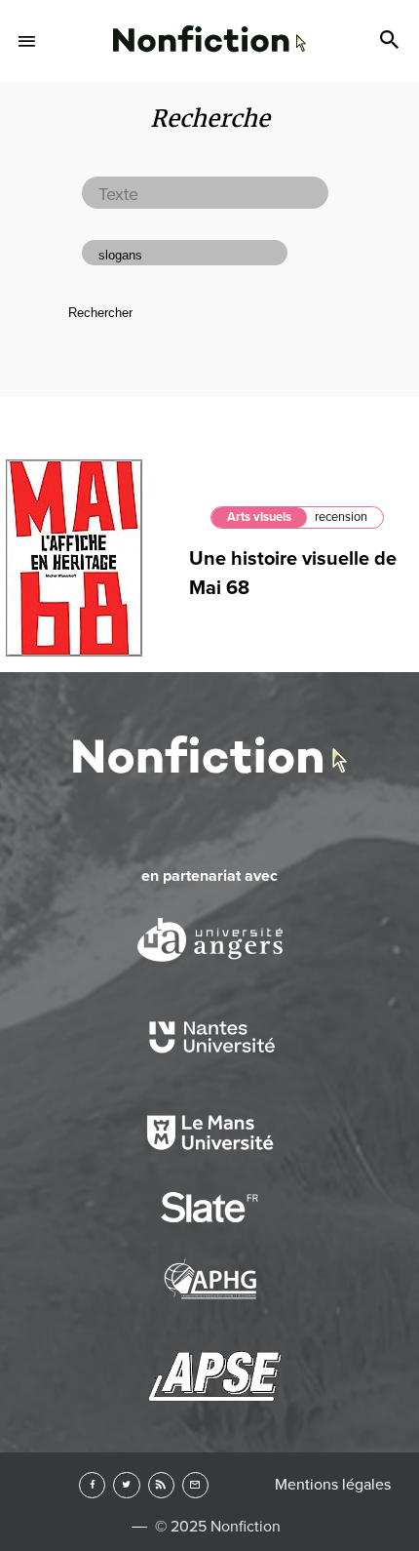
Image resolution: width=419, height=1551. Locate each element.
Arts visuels (259, 517)
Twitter (126, 1485)
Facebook (92, 1485)
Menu (27, 41)
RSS (161, 1485)
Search (391, 41)
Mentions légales (333, 1484)
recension (341, 517)
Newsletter (195, 1485)
